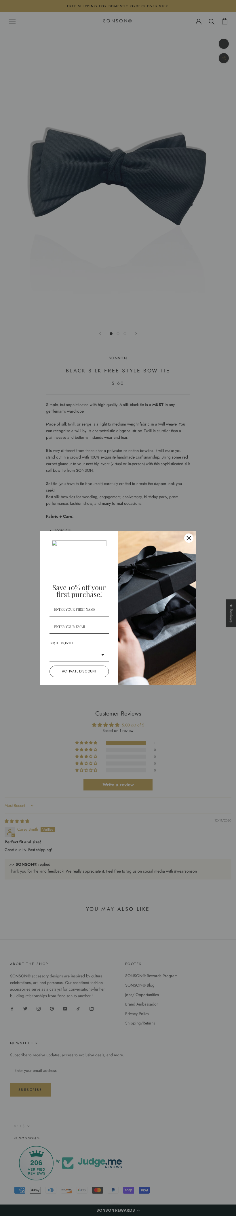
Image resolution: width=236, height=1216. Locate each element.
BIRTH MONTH (61, 643)
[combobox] (79, 655)
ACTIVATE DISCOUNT (79, 671)
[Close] (189, 538)
